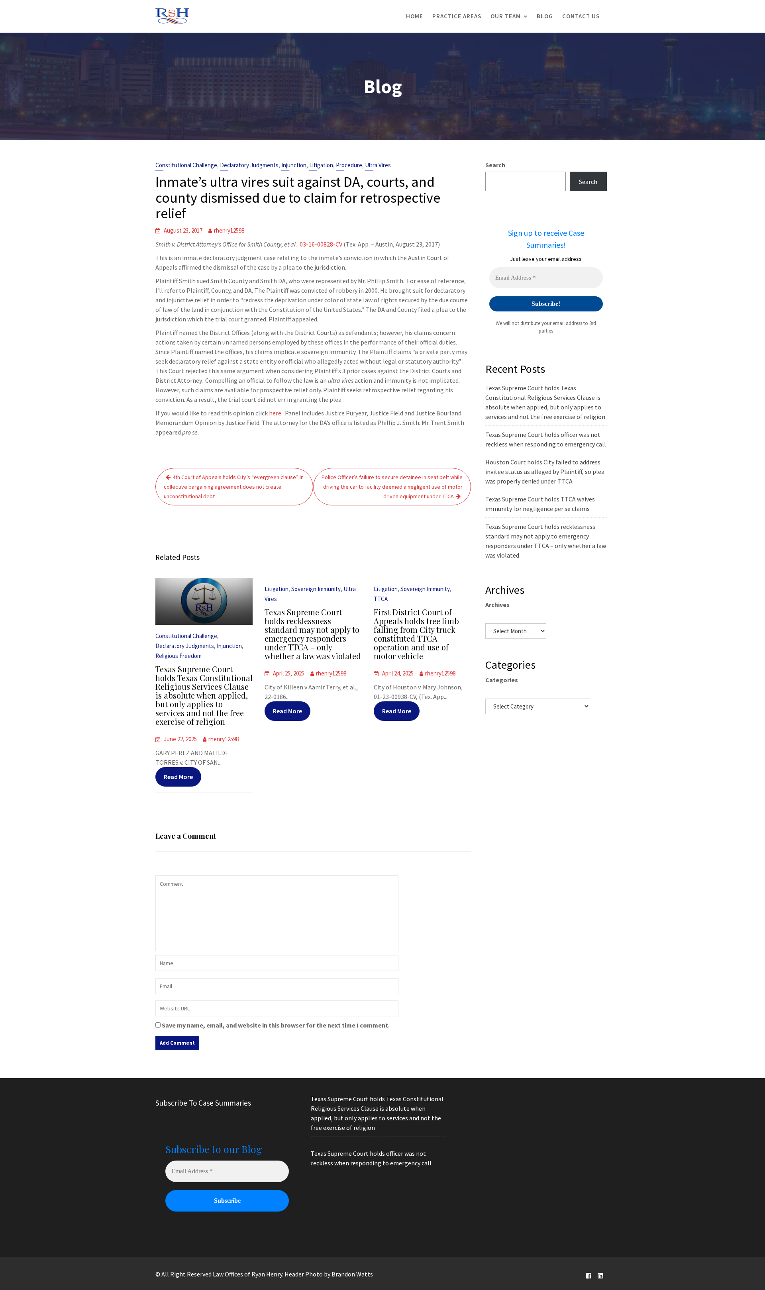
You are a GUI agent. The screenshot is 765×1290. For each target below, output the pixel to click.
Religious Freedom (178, 656)
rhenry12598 (229, 230)
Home (414, 16)
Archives (497, 605)
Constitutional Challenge (186, 165)
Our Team (505, 16)
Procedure (349, 165)
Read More (178, 777)
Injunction (293, 165)
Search (495, 165)
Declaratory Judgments (249, 165)
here (274, 413)
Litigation (321, 165)
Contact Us (581, 16)
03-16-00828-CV (321, 244)
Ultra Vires (378, 165)
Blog (545, 16)
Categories (501, 680)
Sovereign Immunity (316, 589)
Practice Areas (456, 16)
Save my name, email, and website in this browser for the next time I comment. (276, 1025)
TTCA (381, 599)
